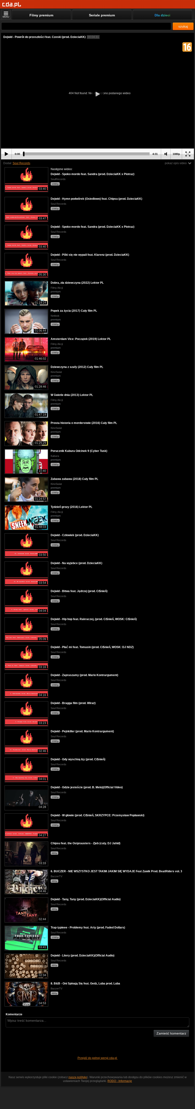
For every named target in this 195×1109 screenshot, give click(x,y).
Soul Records (21, 163)
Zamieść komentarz (171, 1033)
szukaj (183, 26)
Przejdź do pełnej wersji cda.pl (98, 1058)
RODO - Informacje (119, 1081)
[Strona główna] (11, 5)
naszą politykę (77, 1077)
